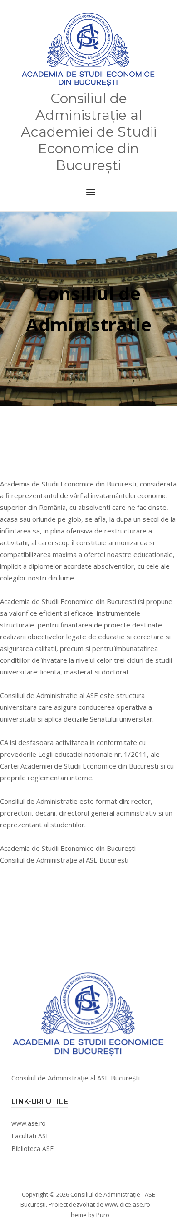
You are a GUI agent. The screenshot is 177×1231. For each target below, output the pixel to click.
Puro (102, 1215)
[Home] (88, 49)
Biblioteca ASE (32, 1148)
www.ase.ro (28, 1123)
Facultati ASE (30, 1136)
